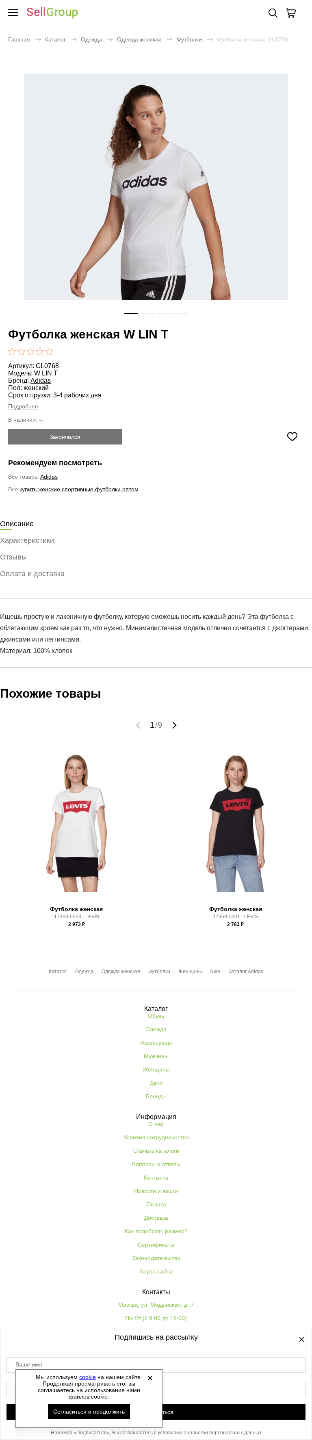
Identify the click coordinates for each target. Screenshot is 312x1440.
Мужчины (156, 1056)
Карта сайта (156, 1271)
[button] (139, 725)
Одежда (91, 39)
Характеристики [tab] (27, 540)
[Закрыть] (150, 1378)
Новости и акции (156, 1191)
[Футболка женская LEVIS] (76, 826)
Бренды (156, 1096)
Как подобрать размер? (156, 1231)
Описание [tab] (17, 524)
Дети (156, 1083)
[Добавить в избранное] (292, 437)
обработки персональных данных (223, 1433)
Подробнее (23, 406)
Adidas (40, 380)
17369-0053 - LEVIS (76, 917)
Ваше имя (28, 1364)
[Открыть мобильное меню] (13, 13)
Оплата (156, 1204)
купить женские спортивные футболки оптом (79, 489)
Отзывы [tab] (13, 557)
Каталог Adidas (245, 971)
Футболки (189, 39)
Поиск (273, 13)
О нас (156, 1124)
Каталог (55, 39)
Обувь (156, 1016)
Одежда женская (139, 39)
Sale (215, 971)
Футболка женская (76, 909)
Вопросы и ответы (156, 1164)
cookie (87, 1377)
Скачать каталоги (156, 1150)
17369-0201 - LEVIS (235, 917)
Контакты (156, 1177)
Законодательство (156, 1258)
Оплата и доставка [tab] (32, 574)
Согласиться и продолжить (89, 1411)
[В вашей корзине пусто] (291, 13)
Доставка (156, 1217)
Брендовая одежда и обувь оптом (52, 13)
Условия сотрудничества (156, 1137)
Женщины (190, 971)
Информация (156, 1116)
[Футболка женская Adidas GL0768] (156, 206)
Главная (19, 39)
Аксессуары (156, 1042)
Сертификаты (156, 1244)
